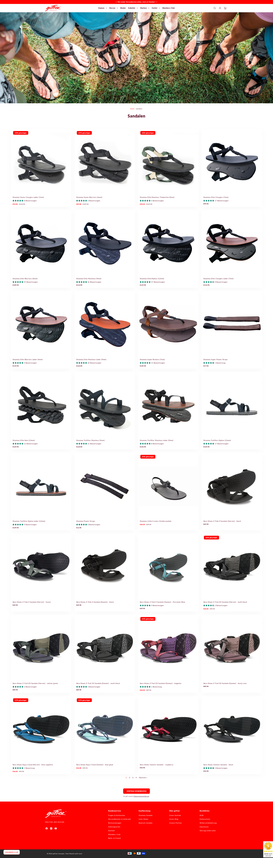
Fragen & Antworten (116, 815)
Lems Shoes (143, 819)
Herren (112, 8)
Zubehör (131, 8)
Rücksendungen (114, 823)
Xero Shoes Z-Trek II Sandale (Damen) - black (95, 602)
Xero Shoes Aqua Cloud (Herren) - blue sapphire (33, 765)
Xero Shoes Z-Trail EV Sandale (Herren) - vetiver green (35, 683)
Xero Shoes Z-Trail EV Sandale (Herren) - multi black (225, 602)
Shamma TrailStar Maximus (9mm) (90, 440)
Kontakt (111, 831)
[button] (18, 201)
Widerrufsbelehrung (208, 823)
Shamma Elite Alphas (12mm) (152, 278)
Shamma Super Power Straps (215, 359)
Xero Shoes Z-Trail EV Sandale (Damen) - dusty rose (225, 683)
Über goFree (174, 811)
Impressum (204, 827)
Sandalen (139, 109)
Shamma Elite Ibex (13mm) (24, 440)
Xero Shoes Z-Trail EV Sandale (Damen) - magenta (160, 683)
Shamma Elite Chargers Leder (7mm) (218, 278)
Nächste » (143, 777)
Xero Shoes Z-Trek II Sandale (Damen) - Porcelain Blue (162, 602)
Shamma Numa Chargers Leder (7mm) (28, 197)
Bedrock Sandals (145, 823)
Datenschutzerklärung (141, 796)
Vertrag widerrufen (137, 791)
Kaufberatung (144, 811)
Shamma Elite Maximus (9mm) (88, 278)
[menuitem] (102, 8)
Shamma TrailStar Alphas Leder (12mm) (29, 521)
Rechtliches (205, 811)
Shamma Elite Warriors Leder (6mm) (28, 359)
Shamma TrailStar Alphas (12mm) (217, 440)
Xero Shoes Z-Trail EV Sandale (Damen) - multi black (98, 683)
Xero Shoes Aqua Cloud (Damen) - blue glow (94, 765)
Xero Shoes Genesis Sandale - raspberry (156, 765)
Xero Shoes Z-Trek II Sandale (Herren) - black (222, 521)
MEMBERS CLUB (11, 852)
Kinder (123, 8)
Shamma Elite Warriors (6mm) (25, 278)
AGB (201, 815)
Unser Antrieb (175, 815)
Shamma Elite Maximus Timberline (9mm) (157, 197)
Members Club (168, 8)
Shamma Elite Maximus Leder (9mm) (91, 359)
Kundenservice (114, 811)
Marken (143, 8)
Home (132, 109)
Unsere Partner (175, 823)
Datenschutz (205, 819)
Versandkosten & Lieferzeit (119, 819)
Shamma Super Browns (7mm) (152, 359)
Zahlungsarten (114, 827)
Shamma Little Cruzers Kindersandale (155, 521)
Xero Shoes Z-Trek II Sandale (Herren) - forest (32, 602)
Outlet (154, 8)
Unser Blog (173, 819)
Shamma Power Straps (85, 521)
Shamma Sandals (146, 815)
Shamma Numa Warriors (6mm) (89, 197)
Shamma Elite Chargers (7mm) (215, 197)
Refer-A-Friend (114, 838)
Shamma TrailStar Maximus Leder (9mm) (156, 440)
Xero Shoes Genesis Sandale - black (218, 765)
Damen (101, 8)
